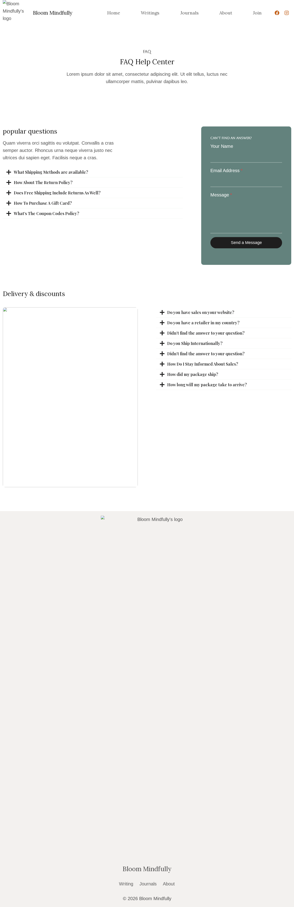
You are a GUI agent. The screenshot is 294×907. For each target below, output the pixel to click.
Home (113, 13)
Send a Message (246, 242)
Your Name (221, 146)
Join (257, 13)
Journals (189, 13)
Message (221, 194)
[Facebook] (277, 12)
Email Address (226, 170)
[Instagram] (286, 12)
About (225, 13)
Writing (126, 883)
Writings (150, 13)
